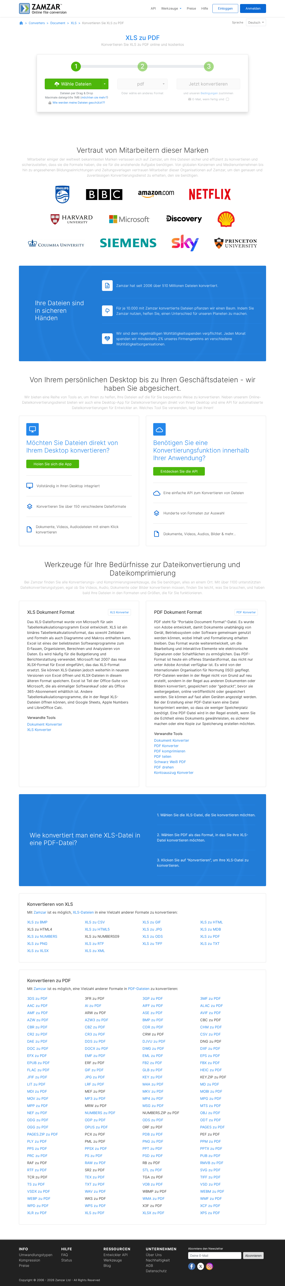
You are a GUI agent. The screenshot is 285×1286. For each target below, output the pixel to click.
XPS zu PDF (210, 1213)
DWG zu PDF (153, 1048)
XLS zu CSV (95, 922)
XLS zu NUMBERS (42, 936)
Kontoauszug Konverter (173, 772)
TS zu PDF (36, 1184)
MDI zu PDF (37, 1091)
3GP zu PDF (152, 998)
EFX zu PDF (37, 1055)
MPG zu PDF (210, 1098)
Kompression (29, 1260)
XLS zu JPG (152, 929)
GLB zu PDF (152, 1070)
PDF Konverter (246, 612)
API (153, 8)
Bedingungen (209, 93)
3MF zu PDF (210, 998)
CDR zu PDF (152, 1027)
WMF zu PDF (211, 1198)
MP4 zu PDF (152, 1098)
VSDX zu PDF (38, 1191)
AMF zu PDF (37, 1012)
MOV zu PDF (37, 1098)
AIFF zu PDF (152, 1005)
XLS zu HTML (211, 922)
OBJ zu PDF (210, 1113)
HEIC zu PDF (211, 1070)
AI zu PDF (93, 1005)
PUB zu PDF (210, 1155)
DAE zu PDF (37, 1041)
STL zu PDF (152, 1170)
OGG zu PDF (37, 1127)
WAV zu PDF (95, 1191)
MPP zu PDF (37, 1105)
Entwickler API (116, 1255)
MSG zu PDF (153, 1105)
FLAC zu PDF (38, 1070)
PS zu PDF (93, 1155)
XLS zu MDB (210, 929)
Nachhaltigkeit (158, 1260)
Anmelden (253, 8)
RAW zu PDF (95, 1163)
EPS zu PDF (210, 1055)
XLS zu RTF (94, 943)
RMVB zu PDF (211, 1163)
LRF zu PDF (94, 1084)
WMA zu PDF (153, 1198)
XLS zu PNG (37, 943)
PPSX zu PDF (96, 1148)
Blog (107, 1265)
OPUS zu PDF (96, 1127)
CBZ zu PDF (95, 1027)
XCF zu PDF (210, 1205)
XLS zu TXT (210, 943)
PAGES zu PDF (212, 1127)
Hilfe (204, 8)
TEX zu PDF (95, 1177)
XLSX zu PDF (153, 1213)
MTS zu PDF (210, 1105)
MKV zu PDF (152, 1091)
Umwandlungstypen (35, 1255)
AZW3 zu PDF (96, 1020)
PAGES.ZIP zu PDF (42, 1134)
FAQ (64, 1255)
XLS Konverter (119, 612)
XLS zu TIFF (152, 943)
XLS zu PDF (210, 936)
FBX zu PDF (210, 1063)
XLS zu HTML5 (97, 929)
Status (66, 1260)
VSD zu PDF (210, 1184)
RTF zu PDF (37, 1170)
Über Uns (154, 1255)
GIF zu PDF (94, 1070)
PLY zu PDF (37, 1141)
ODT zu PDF (210, 1120)
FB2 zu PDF (152, 1063)
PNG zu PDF (152, 1141)
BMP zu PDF (152, 1020)
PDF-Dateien (138, 988)
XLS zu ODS (152, 936)
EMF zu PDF (95, 1055)
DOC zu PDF (37, 1048)
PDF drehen (164, 767)
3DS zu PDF (37, 998)
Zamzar (40, 912)
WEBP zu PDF (38, 1198)
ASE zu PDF (152, 1012)
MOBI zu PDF (211, 1091)
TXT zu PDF (95, 1184)
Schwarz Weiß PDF (170, 762)
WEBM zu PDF (212, 1191)
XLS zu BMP (37, 922)
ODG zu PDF (37, 1120)
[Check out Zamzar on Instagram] (209, 1266)
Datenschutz (156, 1271)
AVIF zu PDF (210, 1012)
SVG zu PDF (210, 1170)
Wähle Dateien (76, 84)
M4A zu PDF (152, 1084)
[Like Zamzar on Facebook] (192, 1266)
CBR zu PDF (37, 1027)
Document (57, 23)
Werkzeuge (170, 8)
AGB (149, 1265)
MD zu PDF (209, 1084)
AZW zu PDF (37, 1020)
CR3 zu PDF (95, 1034)
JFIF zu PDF (37, 1077)
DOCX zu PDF (96, 1048)
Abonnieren (253, 1255)
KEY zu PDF (152, 1077)
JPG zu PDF (95, 1077)
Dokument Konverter (44, 724)
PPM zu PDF (210, 1141)
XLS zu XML (95, 950)
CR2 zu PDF (37, 1034)
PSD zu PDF (152, 1155)
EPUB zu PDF (38, 1063)
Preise (191, 8)
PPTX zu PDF (211, 1148)
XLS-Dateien (83, 912)
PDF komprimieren (169, 751)
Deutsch (254, 22)
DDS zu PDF (95, 1041)
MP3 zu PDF (95, 1098)
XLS (74, 23)
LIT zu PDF (36, 1084)
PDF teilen (162, 756)
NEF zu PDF (37, 1113)
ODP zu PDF (95, 1120)
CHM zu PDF (211, 1027)
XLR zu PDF (37, 1213)
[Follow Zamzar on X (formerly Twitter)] (201, 1266)
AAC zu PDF (37, 1005)
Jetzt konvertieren (208, 84)
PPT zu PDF (152, 1148)
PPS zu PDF (37, 1148)
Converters (37, 23)
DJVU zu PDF (153, 1041)
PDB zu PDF (152, 1134)
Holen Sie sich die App (53, 464)
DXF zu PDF (210, 1048)
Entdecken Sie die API (179, 471)
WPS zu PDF (95, 1205)
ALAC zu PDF (211, 1005)
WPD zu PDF (38, 1205)
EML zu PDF (152, 1055)
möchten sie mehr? (94, 97)
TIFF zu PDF (210, 1177)
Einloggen (225, 8)
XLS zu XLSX (38, 950)
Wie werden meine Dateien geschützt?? (79, 102)
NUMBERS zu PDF (100, 1113)
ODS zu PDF (152, 1120)
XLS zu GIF (151, 922)
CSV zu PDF (210, 1034)
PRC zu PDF (37, 1155)
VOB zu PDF (152, 1184)
